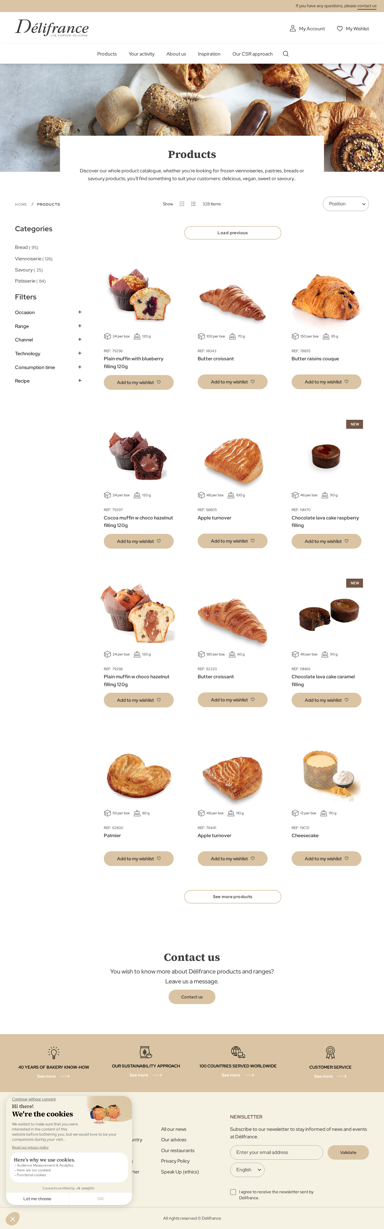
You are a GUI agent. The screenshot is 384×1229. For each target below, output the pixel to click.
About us (176, 54)
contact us (366, 5)
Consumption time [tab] (35, 367)
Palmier (112, 835)
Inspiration (209, 54)
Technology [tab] (27, 353)
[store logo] (51, 28)
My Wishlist (357, 29)
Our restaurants (177, 1150)
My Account (312, 29)
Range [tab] (22, 326)
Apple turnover (214, 518)
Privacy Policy (175, 1161)
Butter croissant (216, 359)
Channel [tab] (24, 340)
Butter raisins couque (315, 359)
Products (107, 54)
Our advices (173, 1140)
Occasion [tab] (25, 312)
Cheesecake (305, 835)
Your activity (141, 54)
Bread (26, 247)
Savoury (28, 270)
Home (21, 204)
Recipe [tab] (22, 381)
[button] (139, 382)
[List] (194, 203)
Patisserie (29, 281)
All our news (173, 1129)
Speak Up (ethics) (180, 1172)
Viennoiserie (33, 259)
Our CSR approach (252, 54)
